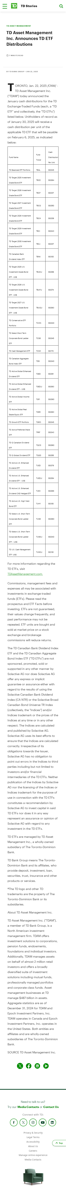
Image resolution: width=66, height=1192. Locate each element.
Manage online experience (33, 1155)
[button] (5, 6)
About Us (33, 1146)
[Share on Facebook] (28, 1066)
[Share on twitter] (20, 1066)
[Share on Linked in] (37, 1066)
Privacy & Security (33, 1132)
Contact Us (50, 1107)
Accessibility (33, 1141)
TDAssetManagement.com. (25, 574)
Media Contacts (28, 1107)
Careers (33, 1150)
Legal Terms (33, 1137)
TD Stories (29, 6)
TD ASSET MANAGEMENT (18, 26)
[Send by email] (46, 1066)
